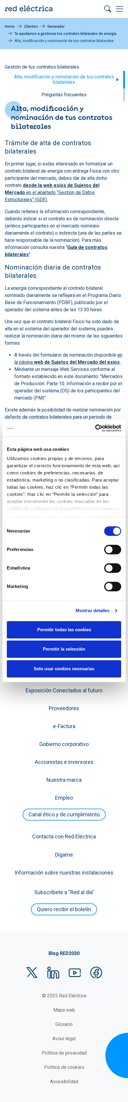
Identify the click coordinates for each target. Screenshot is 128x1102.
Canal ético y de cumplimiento (64, 814)
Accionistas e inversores (64, 762)
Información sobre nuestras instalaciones (64, 872)
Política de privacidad (64, 1053)
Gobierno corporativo (64, 744)
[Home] (28, 9)
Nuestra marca (64, 780)
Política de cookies (64, 1067)
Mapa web (64, 1010)
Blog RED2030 (64, 953)
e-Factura (64, 726)
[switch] (112, 549)
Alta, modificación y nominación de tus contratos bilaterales (64, 79)
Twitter (32, 973)
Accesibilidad (64, 1081)
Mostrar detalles (93, 610)
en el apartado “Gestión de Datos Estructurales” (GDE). (52, 192)
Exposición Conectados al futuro (64, 690)
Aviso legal (64, 1038)
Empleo (64, 798)
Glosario (64, 1024)
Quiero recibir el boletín (64, 909)
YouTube (75, 973)
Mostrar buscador (107, 9)
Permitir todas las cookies (64, 629)
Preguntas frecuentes (64, 94)
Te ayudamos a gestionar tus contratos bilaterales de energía (65, 34)
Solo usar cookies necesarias (64, 668)
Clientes (31, 26)
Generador (56, 26)
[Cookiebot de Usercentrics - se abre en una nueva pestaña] (95, 428)
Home (10, 26)
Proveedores (64, 708)
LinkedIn (53, 973)
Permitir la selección (64, 648)
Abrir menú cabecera (119, 9)
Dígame (64, 855)
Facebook (96, 973)
